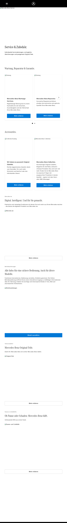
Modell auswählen (33, 335)
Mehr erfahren (33, 258)
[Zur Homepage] (33, 4)
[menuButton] (7, 3)
